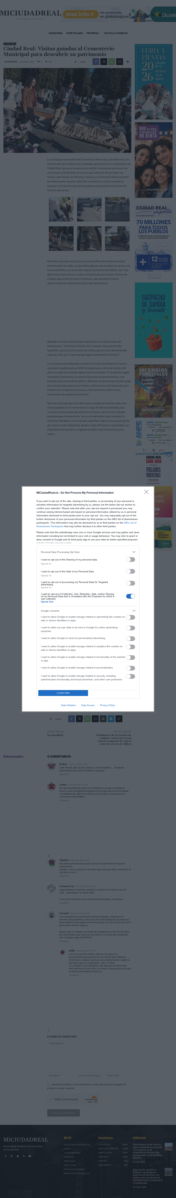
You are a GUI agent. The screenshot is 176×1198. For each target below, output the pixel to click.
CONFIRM (63, 693)
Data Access (88, 705)
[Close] (147, 493)
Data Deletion (68, 705)
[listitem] (88, 552)
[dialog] (88, 599)
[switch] (130, 559)
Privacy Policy (107, 705)
